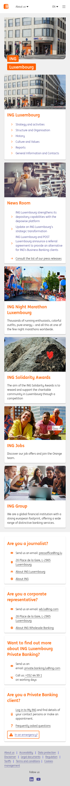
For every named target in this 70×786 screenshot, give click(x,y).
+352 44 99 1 (33, 675)
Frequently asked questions (33, 726)
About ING (22, 579)
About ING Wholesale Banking (35, 628)
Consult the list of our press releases (39, 258)
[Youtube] (38, 779)
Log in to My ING (26, 710)
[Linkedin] (31, 779)
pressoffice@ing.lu (50, 553)
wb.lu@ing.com (49, 609)
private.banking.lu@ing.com (42, 668)
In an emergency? (26, 735)
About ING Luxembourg (30, 571)
